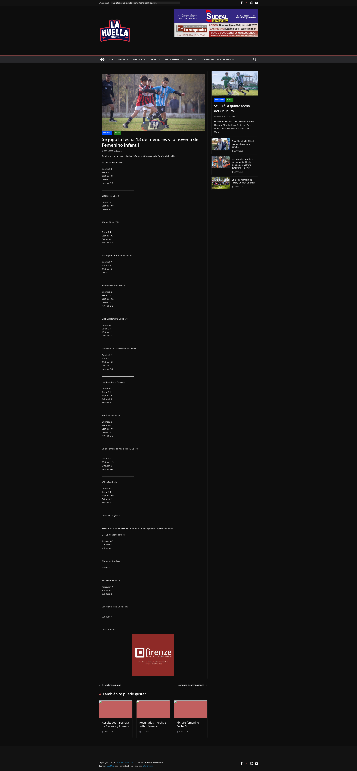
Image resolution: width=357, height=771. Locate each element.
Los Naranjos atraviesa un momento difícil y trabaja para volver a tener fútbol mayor (242, 163)
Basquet (137, 59)
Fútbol (122, 59)
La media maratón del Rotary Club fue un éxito (145, 3)
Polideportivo (172, 59)
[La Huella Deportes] (102, 59)
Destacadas (107, 133)
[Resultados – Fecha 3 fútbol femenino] (153, 702)
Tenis (190, 59)
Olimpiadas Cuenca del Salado (217, 59)
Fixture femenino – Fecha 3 (189, 724)
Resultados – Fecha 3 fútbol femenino (152, 724)
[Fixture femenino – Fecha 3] (190, 702)
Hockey (153, 59)
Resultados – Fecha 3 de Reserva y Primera (115, 724)
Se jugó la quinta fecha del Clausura (232, 108)
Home (111, 59)
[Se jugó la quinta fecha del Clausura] (235, 83)
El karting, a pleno (111, 685)
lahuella (119, 151)
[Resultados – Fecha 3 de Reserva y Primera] (115, 702)
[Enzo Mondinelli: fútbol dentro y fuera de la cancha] (221, 146)
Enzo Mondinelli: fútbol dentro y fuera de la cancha (243, 144)
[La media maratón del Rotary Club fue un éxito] (221, 183)
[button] (127, 59)
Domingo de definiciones (191, 685)
